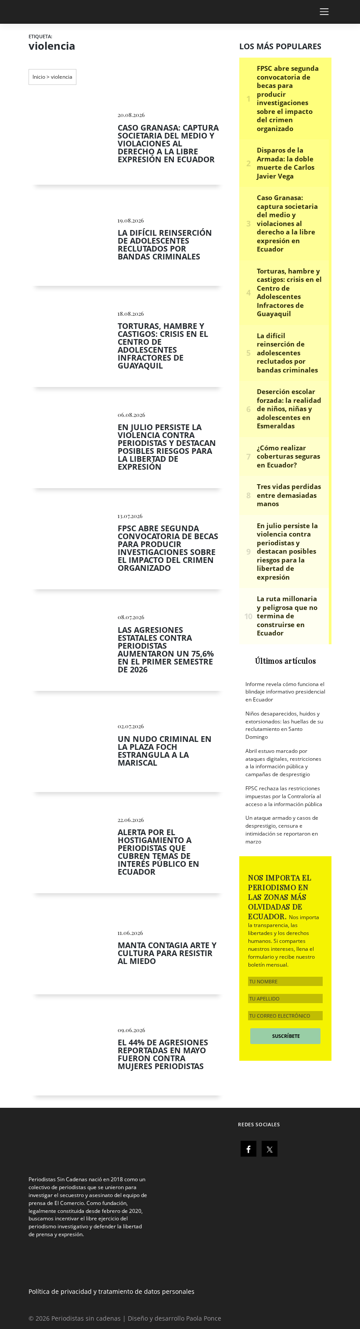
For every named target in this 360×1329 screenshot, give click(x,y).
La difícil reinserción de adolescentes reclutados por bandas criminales (165, 244)
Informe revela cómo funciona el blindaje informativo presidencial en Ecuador (285, 691)
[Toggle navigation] (331, 12)
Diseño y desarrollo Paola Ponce (174, 1318)
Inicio (38, 76)
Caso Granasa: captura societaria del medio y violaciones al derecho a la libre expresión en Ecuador (168, 143)
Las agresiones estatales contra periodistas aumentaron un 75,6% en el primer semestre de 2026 (166, 649)
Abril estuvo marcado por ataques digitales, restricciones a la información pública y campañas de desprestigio (283, 762)
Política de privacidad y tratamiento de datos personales (111, 1291)
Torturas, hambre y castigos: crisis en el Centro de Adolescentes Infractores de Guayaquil (163, 346)
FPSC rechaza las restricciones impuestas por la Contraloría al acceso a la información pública (283, 796)
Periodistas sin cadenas (86, 1318)
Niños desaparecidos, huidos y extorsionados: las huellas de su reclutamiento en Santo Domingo (284, 725)
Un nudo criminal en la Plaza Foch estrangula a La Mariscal (165, 751)
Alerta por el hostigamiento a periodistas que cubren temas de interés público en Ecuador (158, 852)
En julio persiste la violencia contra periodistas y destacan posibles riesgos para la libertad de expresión (167, 447)
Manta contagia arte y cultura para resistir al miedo (167, 953)
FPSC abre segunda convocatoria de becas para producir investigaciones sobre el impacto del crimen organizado (168, 548)
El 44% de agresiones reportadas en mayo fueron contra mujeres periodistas (163, 1054)
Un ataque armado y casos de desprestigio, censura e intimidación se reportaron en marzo (281, 829)
